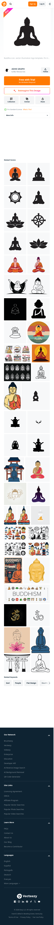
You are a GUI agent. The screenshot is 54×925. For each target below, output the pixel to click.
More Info (9, 115)
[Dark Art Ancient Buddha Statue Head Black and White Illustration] (17, 549)
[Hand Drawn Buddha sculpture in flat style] (37, 698)
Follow (45, 72)
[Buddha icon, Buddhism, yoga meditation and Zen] (13, 568)
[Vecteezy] (4, 3)
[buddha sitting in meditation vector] (15, 376)
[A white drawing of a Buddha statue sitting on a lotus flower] (33, 769)
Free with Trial (27, 80)
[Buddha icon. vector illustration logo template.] (15, 174)
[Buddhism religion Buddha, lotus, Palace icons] (17, 511)
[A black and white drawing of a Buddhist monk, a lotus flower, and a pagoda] (15, 810)
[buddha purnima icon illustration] (15, 490)
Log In (42, 4)
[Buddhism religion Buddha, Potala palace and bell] (36, 864)
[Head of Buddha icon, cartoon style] (17, 891)
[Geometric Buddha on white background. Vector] (26, 792)
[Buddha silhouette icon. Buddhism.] (15, 444)
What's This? (27, 109)
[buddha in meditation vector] (15, 357)
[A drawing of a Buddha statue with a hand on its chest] (31, 573)
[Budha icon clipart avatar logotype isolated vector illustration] (16, 724)
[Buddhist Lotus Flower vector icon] (15, 467)
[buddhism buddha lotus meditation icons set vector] (26, 914)
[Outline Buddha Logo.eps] (15, 421)
